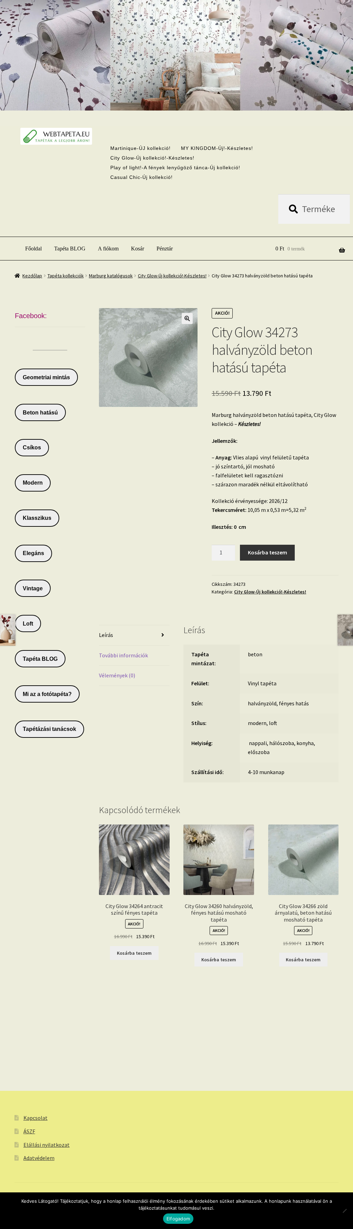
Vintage (33, 588)
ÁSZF (29, 1131)
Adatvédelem (38, 1157)
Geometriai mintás (46, 377)
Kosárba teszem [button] (134, 953)
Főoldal (33, 248)
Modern (33, 483)
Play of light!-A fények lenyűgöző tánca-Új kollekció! (175, 167)
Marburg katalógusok (111, 276)
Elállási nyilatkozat (46, 1144)
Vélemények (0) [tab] (117, 675)
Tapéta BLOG (69, 248)
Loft (28, 624)
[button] (187, 318)
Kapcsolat (35, 1117)
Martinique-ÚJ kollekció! (140, 148)
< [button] (162, 90)
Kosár (137, 248)
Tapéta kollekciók (66, 276)
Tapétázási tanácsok (49, 729)
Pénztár (165, 248)
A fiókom (108, 248)
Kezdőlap (32, 276)
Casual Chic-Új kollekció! (141, 177)
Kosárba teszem (267, 552)
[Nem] (344, 1210)
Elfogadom (178, 1218)
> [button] (191, 90)
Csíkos (32, 447)
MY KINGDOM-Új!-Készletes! (217, 148)
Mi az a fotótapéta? (47, 694)
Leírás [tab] (106, 634)
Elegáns (33, 553)
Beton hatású (40, 413)
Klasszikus (37, 518)
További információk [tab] (123, 655)
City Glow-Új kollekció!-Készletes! (152, 158)
